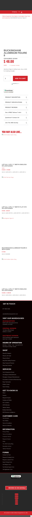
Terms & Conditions (7, 423)
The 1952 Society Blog (8, 443)
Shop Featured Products (8, 363)
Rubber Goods (6, 384)
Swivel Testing (6, 386)
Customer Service (7, 436)
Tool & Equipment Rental (8, 372)
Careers (4, 395)
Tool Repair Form (7, 464)
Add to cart (20, 78)
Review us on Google (17, 488)
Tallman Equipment (6, 16)
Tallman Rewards (7, 448)
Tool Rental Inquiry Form (8, 467)
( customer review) (14, 65)
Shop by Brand (6, 358)
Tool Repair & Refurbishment (9, 374)
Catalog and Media (7, 400)
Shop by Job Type (7, 355)
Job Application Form (8, 469)
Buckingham (15, 16)
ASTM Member (6, 405)
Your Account (6, 418)
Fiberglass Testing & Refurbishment (11, 377)
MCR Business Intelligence (9, 412)
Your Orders (5, 420)
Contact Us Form (7, 454)
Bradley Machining (7, 409)
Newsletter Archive (7, 446)
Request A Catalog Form (8, 457)
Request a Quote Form (8, 459)
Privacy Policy (6, 431)
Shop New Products (7, 365)
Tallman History (6, 407)
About (4, 392)
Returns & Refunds (7, 425)
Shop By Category (7, 353)
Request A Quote (7, 397)
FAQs (4, 441)
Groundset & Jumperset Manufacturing (12, 379)
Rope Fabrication (7, 382)
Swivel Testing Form (7, 462)
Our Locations (6, 402)
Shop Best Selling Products (9, 360)
